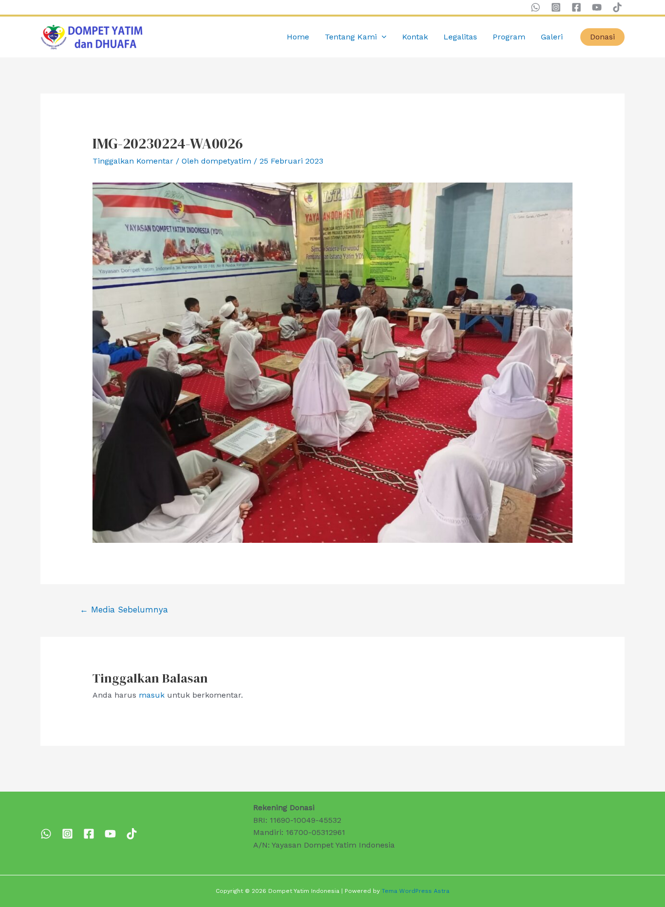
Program (509, 36)
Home (298, 36)
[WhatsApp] (535, 7)
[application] (382, 37)
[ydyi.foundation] (67, 833)
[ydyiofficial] (131, 833)
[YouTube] (597, 7)
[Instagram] (556, 7)
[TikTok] (617, 7)
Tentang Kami (351, 36)
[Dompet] (88, 833)
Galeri (552, 36)
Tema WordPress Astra (415, 891)
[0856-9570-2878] (46, 833)
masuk (152, 695)
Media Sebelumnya (124, 609)
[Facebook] (576, 7)
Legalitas (460, 36)
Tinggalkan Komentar (132, 161)
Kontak (415, 36)
